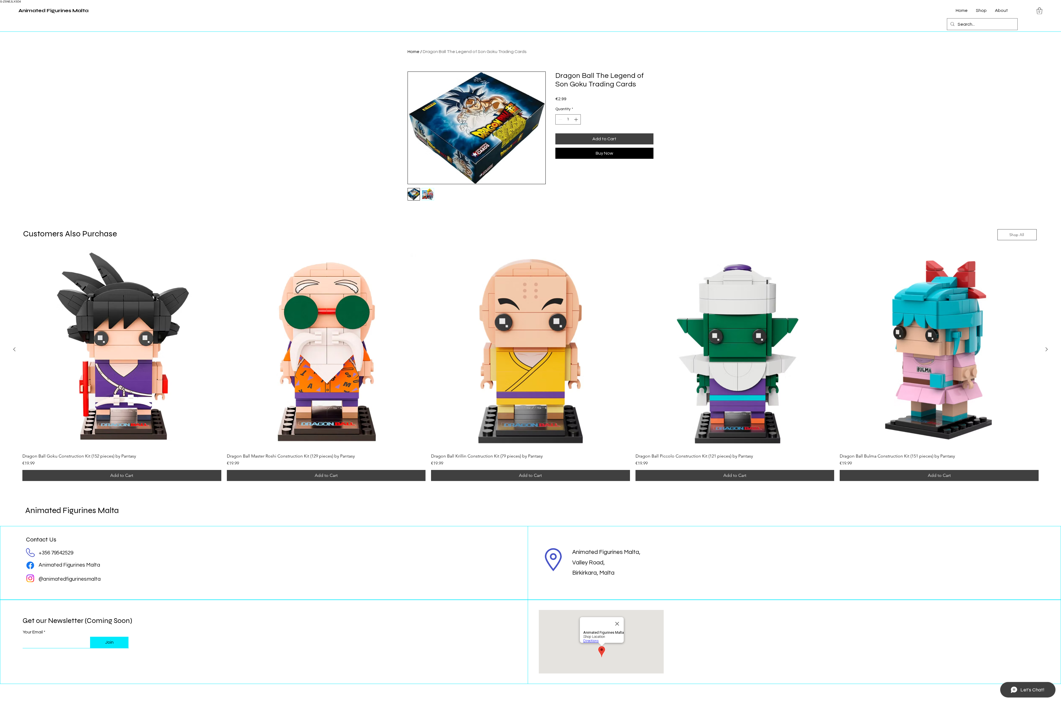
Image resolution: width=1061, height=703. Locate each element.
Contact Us (41, 539)
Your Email (33, 632)
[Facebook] (30, 565)
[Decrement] (559, 119)
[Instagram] (30, 578)
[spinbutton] (568, 119)
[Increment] (576, 119)
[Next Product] (1046, 349)
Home (413, 51)
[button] (1039, 10)
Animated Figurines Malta (72, 510)
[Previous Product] (14, 349)
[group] (530, 365)
